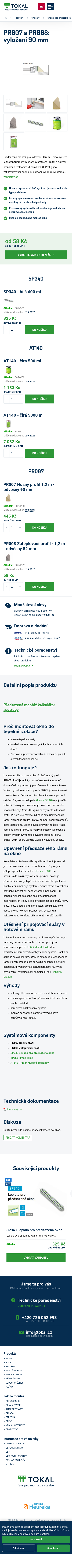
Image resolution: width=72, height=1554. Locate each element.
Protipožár (12, 1429)
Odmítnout (19, 1548)
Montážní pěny (14, 1370)
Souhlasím (53, 1548)
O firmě (10, 1464)
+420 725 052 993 (39, 1317)
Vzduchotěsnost (15, 1383)
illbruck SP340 (44, 800)
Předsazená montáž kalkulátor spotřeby (29, 707)
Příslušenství (13, 1378)
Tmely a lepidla (14, 1374)
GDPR (8, 1452)
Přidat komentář (17, 1137)
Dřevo (9, 1421)
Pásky (9, 1358)
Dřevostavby (13, 1401)
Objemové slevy (14, 1448)
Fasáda (10, 1413)
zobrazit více (10, 176)
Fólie (8, 1362)
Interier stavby (14, 1409)
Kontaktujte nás (15, 1460)
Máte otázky (22, 665)
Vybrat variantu (36, 1257)
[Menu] (50, 6)
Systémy (10, 1366)
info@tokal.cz (39, 1332)
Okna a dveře (13, 1405)
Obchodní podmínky (16, 1456)
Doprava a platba (15, 1443)
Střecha (10, 1417)
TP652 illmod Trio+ (37, 947)
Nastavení (36, 1539)
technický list (15, 1109)
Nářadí (9, 1387)
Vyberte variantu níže (34, 255)
